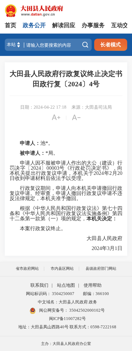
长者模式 (110, 44)
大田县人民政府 (99, 238)
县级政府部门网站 (101, 268)
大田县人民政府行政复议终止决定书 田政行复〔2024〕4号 (66, 79)
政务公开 (34, 25)
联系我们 (39, 285)
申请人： (25, 143)
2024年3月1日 (101, 248)
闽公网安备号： (71, 310)
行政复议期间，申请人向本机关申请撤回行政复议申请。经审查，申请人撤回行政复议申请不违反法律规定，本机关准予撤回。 (66, 193)
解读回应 (63, 25)
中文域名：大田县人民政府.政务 (67, 302)
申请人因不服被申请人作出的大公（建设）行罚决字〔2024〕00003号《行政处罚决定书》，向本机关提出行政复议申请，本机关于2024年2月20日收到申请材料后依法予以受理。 (66, 170)
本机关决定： (102, 218)
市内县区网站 (62, 268)
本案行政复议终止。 (38, 228)
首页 (10, 25)
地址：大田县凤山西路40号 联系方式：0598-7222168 (67, 326)
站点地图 (66, 285)
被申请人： (27, 153)
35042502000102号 (86, 310)
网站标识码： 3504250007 (50, 293)
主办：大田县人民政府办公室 (66, 343)
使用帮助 (93, 285)
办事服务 (93, 25)
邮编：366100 (95, 293)
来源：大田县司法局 (91, 107)
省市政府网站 (27, 268)
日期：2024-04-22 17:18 (43, 107)
